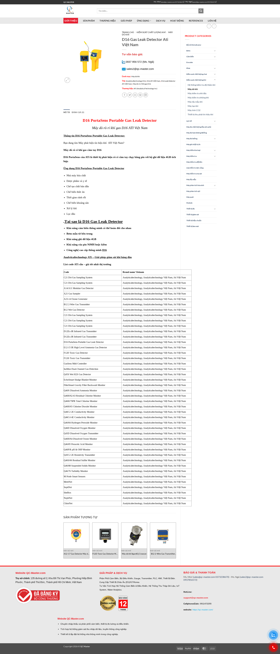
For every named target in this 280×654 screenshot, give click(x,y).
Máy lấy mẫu (191, 179)
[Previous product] (214, 26)
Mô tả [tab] (66, 112)
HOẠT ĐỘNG (177, 20)
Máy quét (190, 197)
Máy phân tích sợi (193, 191)
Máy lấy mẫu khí (195, 102)
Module (189, 203)
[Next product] (209, 26)
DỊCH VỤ (160, 20)
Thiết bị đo (190, 209)
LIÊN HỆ (212, 20)
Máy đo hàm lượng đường (196, 133)
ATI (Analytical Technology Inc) (145, 88)
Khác (188, 68)
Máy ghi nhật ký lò (193, 144)
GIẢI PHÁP (126, 20)
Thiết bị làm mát (192, 226)
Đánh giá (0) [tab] (78, 112)
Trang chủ (128, 32)
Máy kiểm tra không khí (198, 97)
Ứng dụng (143, 20)
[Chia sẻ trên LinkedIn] (145, 95)
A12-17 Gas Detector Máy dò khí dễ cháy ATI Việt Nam (76, 554)
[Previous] (63, 541)
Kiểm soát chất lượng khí (196, 80)
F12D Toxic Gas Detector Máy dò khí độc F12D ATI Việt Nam (105, 554)
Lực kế (189, 121)
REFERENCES (196, 20)
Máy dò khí (193, 89)
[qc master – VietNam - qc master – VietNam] (78, 10)
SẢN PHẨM (89, 20)
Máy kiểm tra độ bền (194, 162)
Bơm (188, 51)
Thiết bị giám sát (192, 214)
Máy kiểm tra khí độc (197, 93)
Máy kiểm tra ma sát (194, 174)
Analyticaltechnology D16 (136, 81)
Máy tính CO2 (194, 110)
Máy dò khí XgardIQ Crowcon (134, 554)
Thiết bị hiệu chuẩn (193, 220)
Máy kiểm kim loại (193, 150)
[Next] (176, 541)
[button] (67, 80)
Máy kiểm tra (191, 156)
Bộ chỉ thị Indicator (193, 45)
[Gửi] (200, 10)
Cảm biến (190, 56)
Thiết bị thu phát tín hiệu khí (200, 114)
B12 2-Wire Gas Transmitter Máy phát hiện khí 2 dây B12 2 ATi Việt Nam (163, 554)
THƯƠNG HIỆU (108, 20)
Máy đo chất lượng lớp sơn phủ (198, 127)
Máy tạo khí (193, 106)
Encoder (189, 62)
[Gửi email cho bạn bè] (135, 95)
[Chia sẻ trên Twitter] (129, 95)
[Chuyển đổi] (215, 50)
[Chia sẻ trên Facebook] (124, 95)
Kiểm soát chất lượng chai (196, 74)
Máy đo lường (191, 138)
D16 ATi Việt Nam (153, 81)
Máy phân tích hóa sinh (195, 185)
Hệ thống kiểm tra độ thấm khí (201, 85)
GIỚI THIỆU (70, 20)
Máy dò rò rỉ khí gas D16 (142, 84)
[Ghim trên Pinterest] (140, 95)
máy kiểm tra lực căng (194, 168)
